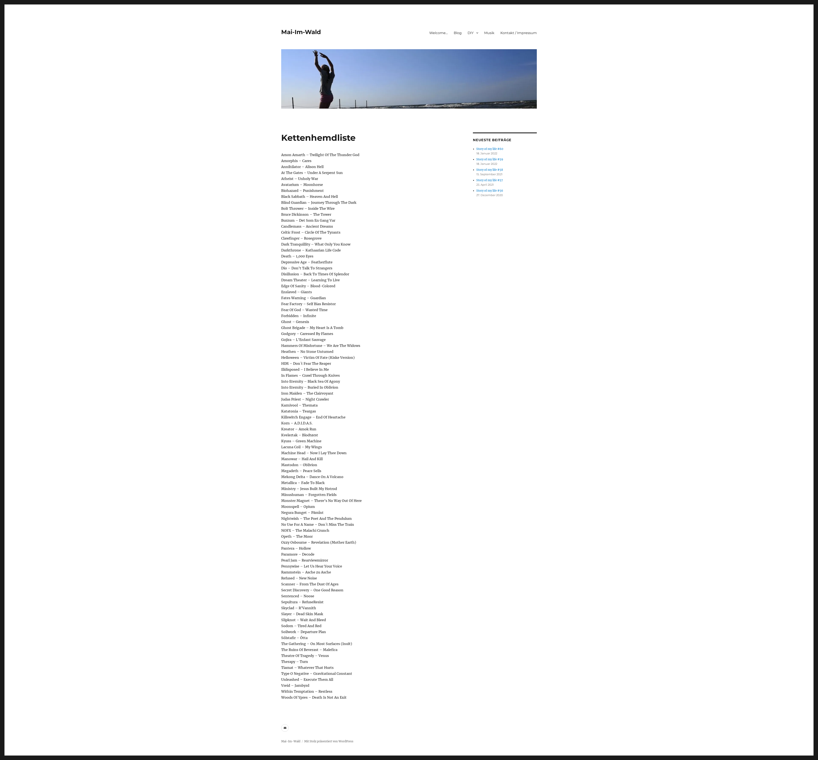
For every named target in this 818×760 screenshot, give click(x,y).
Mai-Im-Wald (301, 32)
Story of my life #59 (489, 159)
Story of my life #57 (489, 180)
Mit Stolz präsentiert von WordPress (328, 741)
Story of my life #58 (489, 170)
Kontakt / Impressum (518, 33)
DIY (471, 33)
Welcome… (438, 33)
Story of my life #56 (489, 191)
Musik (489, 33)
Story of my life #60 (489, 149)
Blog (458, 33)
